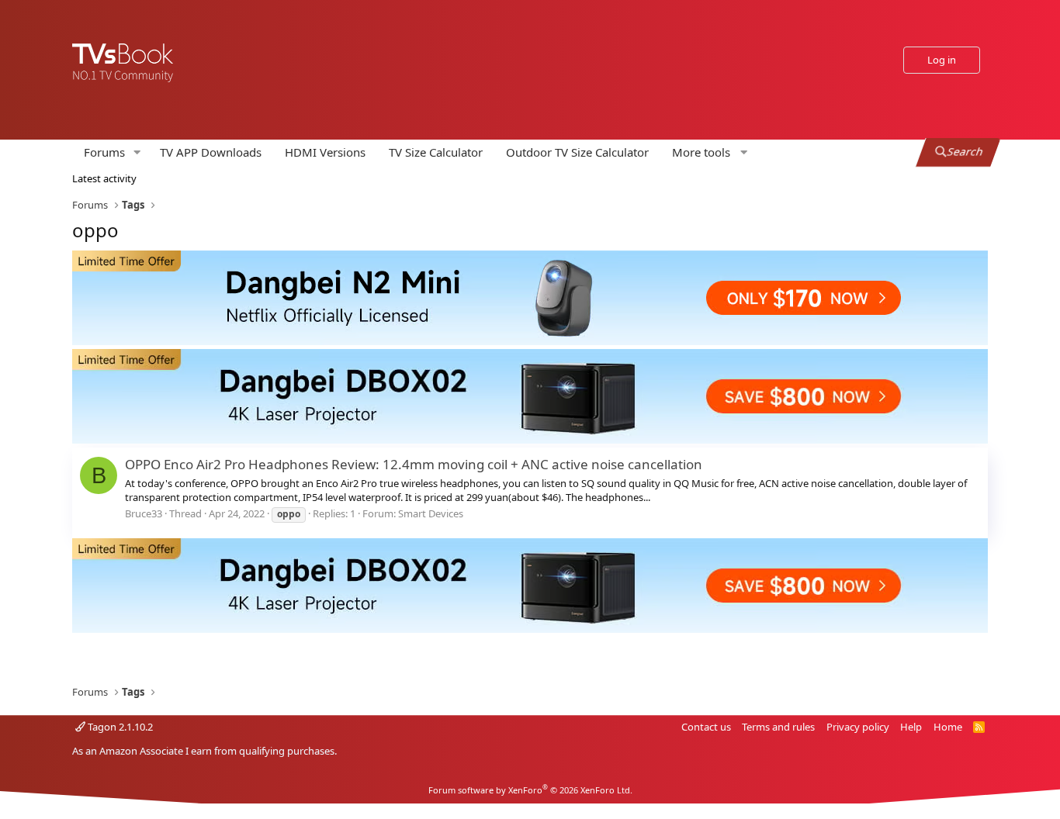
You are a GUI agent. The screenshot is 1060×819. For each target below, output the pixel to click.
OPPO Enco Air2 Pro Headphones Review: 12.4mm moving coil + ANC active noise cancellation (413, 464)
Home (948, 727)
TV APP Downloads (211, 152)
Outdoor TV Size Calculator (577, 152)
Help (911, 727)
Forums (104, 152)
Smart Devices (430, 513)
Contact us (706, 727)
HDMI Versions (325, 152)
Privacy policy (857, 727)
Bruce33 (143, 513)
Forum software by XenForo (530, 790)
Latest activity (104, 178)
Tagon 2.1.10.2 (119, 727)
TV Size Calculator (436, 152)
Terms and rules (778, 727)
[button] (137, 152)
